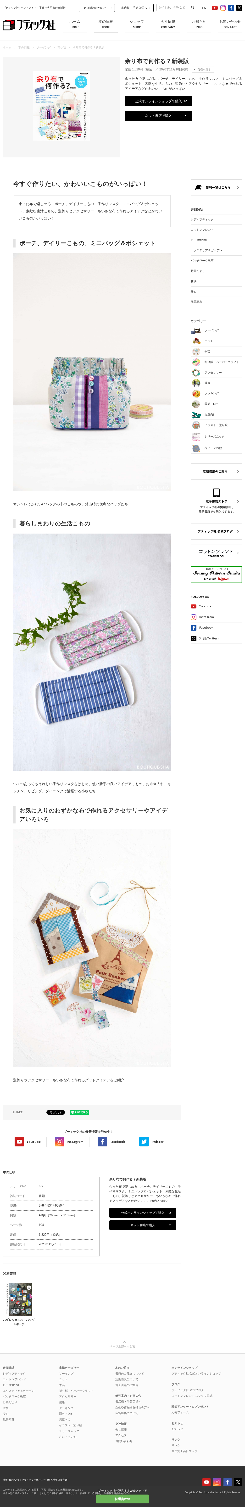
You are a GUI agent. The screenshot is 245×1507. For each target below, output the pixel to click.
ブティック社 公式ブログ (188, 1390)
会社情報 (168, 24)
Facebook (117, 1141)
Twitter (157, 1141)
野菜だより (198, 271)
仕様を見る (204, 69)
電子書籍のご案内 (126, 1385)
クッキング (66, 1408)
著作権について (11, 1479)
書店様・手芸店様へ (134, 8)
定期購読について (95, 8)
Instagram (75, 1141)
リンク (176, 1445)
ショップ (137, 24)
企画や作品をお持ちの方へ (132, 1407)
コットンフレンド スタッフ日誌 (192, 1396)
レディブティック (202, 219)
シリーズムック (69, 1431)
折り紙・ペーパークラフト (76, 1390)
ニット (63, 1379)
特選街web (122, 1499)
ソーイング (43, 47)
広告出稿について (126, 1413)
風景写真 (196, 302)
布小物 (61, 47)
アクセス (121, 1435)
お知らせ (199, 24)
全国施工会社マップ (184, 1451)
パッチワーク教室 (202, 260)
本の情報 (106, 24)
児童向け (65, 1419)
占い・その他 (67, 1436)
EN (204, 8)
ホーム (74, 24)
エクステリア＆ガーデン (206, 250)
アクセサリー (67, 1396)
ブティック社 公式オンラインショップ (196, 1373)
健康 (62, 1402)
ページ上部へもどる (122, 1346)
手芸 (62, 1385)
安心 (193, 291)
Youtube (34, 1141)
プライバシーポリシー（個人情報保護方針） (46, 1479)
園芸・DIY (65, 1413)
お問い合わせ (230, 24)
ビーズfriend (199, 240)
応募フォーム (180, 1412)
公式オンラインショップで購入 (158, 101)
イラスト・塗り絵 (70, 1425)
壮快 (193, 281)
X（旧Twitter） (209, 638)
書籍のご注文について (129, 1373)
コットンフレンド (202, 229)
